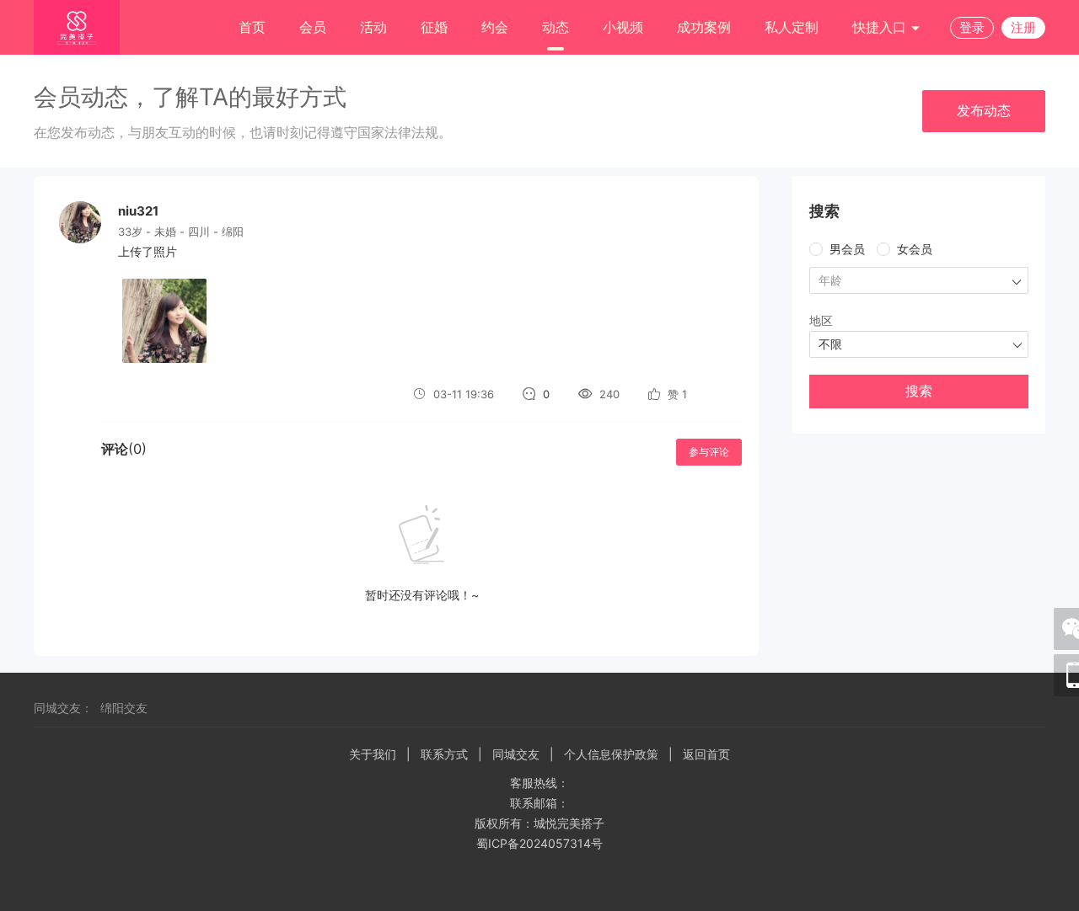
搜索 (918, 391)
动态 (555, 27)
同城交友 (516, 754)
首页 (252, 27)
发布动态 (984, 111)
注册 (1023, 27)
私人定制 (792, 27)
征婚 (434, 27)
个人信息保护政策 (611, 754)
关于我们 (372, 754)
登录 (972, 27)
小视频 (623, 27)
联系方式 (444, 754)
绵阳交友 (124, 708)
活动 (373, 27)
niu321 (138, 211)
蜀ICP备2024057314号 (539, 843)
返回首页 (706, 754)
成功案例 (704, 27)
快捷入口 (881, 27)
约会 (494, 27)
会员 (312, 27)
